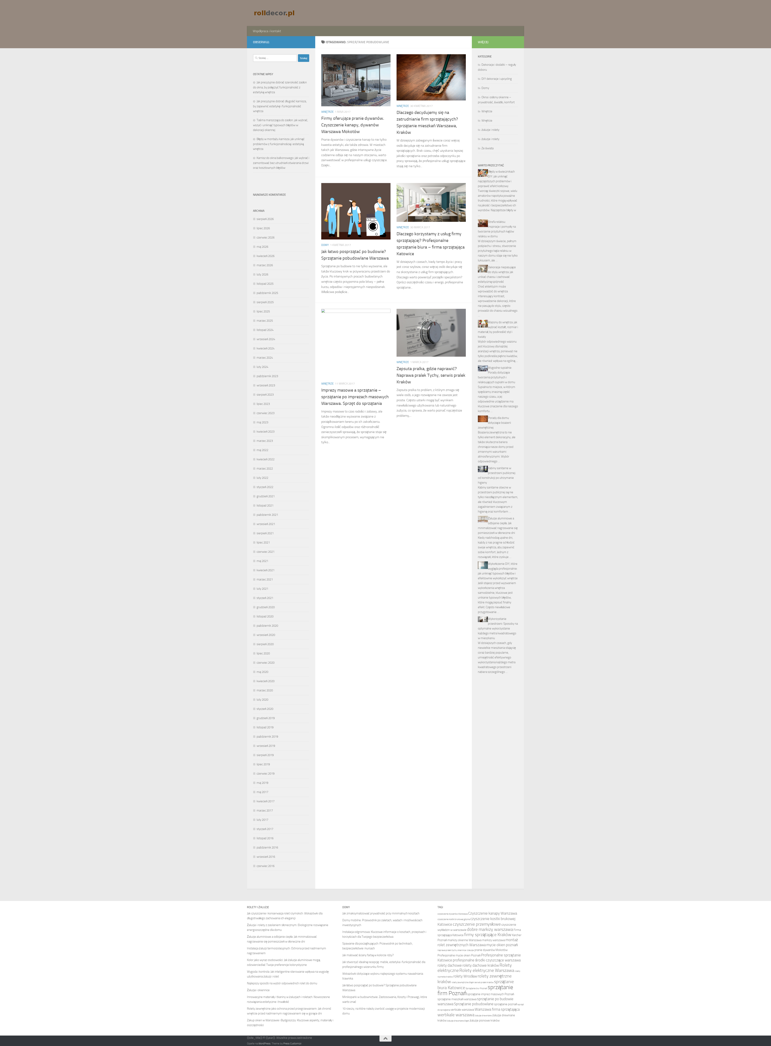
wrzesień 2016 (266, 857)
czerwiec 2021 (265, 552)
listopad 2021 (265, 505)
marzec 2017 (265, 810)
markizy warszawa (493, 940)
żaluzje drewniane (483, 1015)
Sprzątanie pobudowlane (474, 1004)
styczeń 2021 (265, 598)
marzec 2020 (265, 690)
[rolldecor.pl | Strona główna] (275, 13)
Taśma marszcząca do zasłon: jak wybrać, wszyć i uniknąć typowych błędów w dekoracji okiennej (280, 125)
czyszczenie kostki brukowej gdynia (454, 919)
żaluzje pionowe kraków (485, 1020)
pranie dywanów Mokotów (491, 950)
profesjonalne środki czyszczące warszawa (487, 960)
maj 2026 (262, 247)
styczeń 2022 (265, 487)
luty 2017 (262, 820)
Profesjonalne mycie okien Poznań (459, 955)
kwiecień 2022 (265, 459)
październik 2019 (267, 736)
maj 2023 (262, 422)
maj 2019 (262, 783)
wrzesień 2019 (266, 746)
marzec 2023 (265, 441)
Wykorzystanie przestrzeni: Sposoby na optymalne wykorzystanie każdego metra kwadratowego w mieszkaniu (498, 628)
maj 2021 (262, 561)
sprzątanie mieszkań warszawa (457, 999)
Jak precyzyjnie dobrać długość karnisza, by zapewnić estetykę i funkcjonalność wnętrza (280, 106)
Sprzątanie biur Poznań (476, 988)
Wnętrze (327, 112)
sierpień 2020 (265, 644)
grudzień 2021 (266, 496)
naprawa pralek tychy (447, 950)
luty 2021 (262, 589)
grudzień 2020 (266, 607)
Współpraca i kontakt (267, 31)
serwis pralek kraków (484, 982)
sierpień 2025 (265, 302)
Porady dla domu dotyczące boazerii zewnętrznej (494, 422)
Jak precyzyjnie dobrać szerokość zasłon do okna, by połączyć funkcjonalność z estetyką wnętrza (280, 87)
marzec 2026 (265, 265)
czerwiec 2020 (265, 662)
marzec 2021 (265, 579)
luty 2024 (262, 367)
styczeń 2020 (265, 709)
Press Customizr (292, 1043)
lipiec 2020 (263, 653)
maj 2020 (262, 672)
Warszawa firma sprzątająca (497, 1009)
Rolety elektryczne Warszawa (486, 970)
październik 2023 (267, 376)
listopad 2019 (265, 727)
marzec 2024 (265, 357)
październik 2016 (267, 847)
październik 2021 (267, 515)
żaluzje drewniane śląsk (458, 1020)
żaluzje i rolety (490, 130)
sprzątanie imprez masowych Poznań (490, 994)
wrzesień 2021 (266, 524)
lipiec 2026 (263, 228)
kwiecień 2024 (265, 348)
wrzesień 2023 (266, 385)
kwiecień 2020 (265, 681)
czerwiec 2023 (265, 413)
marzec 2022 (265, 468)
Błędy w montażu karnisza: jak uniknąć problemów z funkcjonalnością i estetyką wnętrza (279, 144)
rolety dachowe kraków (480, 965)
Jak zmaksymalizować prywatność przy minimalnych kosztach (380, 913)
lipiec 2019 (263, 764)
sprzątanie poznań (505, 1004)
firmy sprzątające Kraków (487, 934)
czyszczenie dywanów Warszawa (453, 914)
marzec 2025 (265, 320)
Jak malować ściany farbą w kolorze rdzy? (368, 955)
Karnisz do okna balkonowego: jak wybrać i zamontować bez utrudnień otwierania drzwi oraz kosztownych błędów (281, 163)
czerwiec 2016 (265, 866)
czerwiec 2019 (265, 773)
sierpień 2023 (265, 394)
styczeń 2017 (265, 829)
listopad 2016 (265, 838)
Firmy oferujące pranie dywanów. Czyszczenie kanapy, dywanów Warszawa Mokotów (352, 125)
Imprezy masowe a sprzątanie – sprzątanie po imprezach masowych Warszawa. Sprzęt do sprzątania (355, 397)
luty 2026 (262, 274)
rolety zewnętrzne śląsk (463, 982)
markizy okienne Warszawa (464, 940)
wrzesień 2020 (266, 635)
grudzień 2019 (266, 718)
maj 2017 (262, 792)
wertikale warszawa (456, 1014)
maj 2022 (262, 450)
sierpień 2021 (265, 533)
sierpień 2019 (265, 755)
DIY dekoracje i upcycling (496, 79)
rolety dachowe (450, 965)
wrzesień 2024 (266, 339)
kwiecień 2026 (265, 256)
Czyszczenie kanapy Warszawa (492, 913)
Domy (325, 245)
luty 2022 (262, 478)
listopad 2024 (265, 330)
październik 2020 (267, 625)
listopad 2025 (265, 284)
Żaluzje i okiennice (258, 990)
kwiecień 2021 (265, 570)
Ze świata (487, 148)
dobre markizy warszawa (490, 929)
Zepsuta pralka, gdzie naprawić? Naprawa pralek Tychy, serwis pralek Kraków (431, 375)
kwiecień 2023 (265, 431)
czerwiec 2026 (265, 237)
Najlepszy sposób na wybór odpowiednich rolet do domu (282, 983)
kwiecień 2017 (265, 801)
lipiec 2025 (263, 311)
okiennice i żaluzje (465, 950)
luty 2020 (262, 699)
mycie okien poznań (502, 945)
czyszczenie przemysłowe (477, 924)
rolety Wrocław (465, 976)
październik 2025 (267, 293)
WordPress (264, 1043)
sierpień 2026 (265, 219)
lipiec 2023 (263, 404)
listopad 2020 (265, 616)
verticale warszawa (462, 1009)
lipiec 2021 (263, 542)
